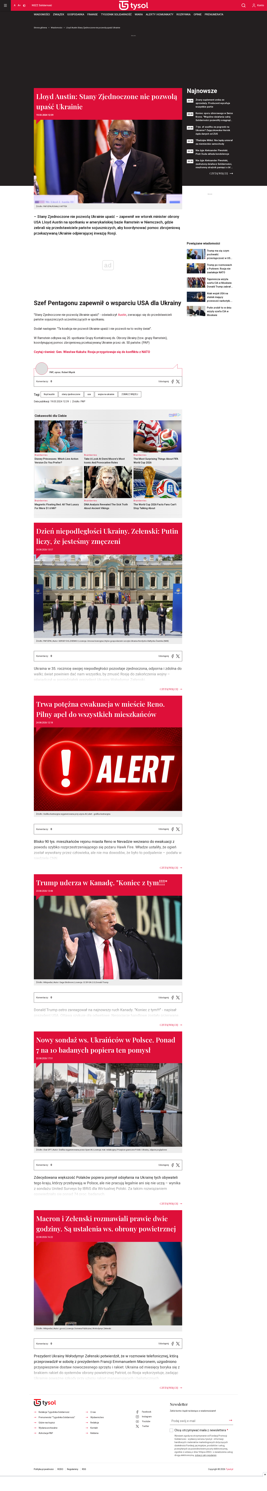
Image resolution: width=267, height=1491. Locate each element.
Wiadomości (42, 14)
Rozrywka (183, 14)
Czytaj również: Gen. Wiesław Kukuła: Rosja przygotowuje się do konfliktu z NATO (92, 352)
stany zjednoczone (71, 394)
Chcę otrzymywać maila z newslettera (201, 1430)
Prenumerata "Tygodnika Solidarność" (57, 1417)
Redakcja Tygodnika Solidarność (54, 1412)
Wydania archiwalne (48, 1428)
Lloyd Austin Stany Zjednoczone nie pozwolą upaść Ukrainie (93, 28)
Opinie (198, 14)
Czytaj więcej (219, 173)
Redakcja (94, 1422)
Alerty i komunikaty (159, 14)
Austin (122, 315)
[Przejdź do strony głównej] (130, 5)
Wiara (139, 14)
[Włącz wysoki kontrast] (24, 5)
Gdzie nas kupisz (47, 1422)
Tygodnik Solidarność (116, 14)
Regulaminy (72, 1469)
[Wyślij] (230, 1420)
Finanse (92, 14)
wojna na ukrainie (106, 394)
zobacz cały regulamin (205, 1455)
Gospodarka (75, 14)
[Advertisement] (133, 60)
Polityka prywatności (44, 1469)
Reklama (94, 1433)
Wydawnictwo (97, 1417)
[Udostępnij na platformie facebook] (172, 381)
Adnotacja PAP (46, 1433)
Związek (58, 14)
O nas (93, 1412)
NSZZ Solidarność (42, 5)
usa (89, 394)
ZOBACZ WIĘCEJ (129, 394)
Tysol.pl (229, 1469)
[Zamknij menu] (5, 5)
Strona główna (40, 28)
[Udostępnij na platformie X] (178, 381)
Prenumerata (214, 14)
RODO (60, 1469)
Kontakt (94, 1428)
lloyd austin (49, 394)
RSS (84, 1469)
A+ (19, 5)
